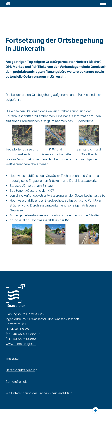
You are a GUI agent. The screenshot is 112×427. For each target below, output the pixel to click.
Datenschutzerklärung (21, 370)
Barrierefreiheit (16, 382)
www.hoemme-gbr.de (21, 344)
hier (98, 95)
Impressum (13, 359)
